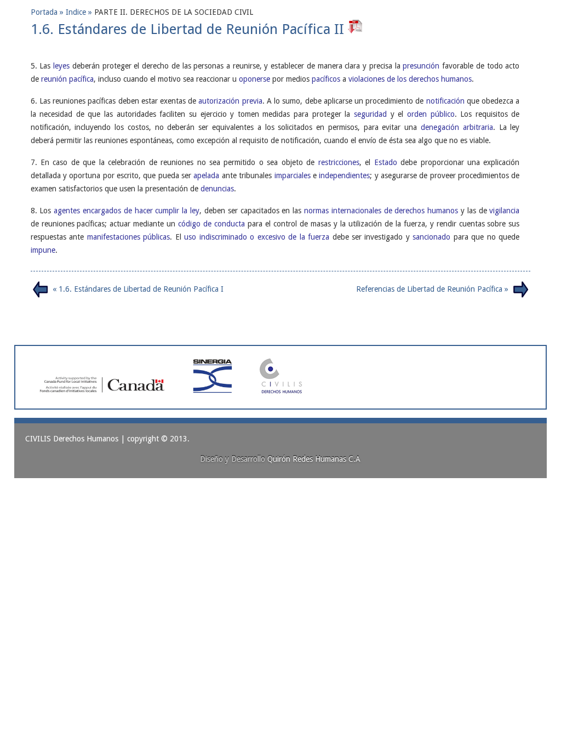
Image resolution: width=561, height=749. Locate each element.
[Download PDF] (356, 29)
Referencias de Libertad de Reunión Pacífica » (432, 289)
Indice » (80, 12)
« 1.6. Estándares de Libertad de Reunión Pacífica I (138, 289)
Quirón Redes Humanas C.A (313, 459)
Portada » (48, 12)
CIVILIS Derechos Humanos (71, 438)
